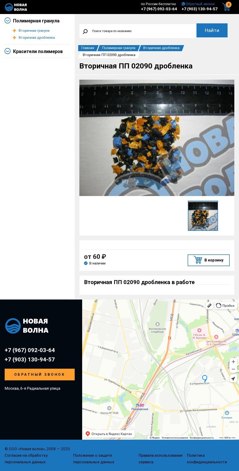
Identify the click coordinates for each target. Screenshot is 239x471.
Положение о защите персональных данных (93, 458)
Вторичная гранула (34, 31)
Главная (87, 48)
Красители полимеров (38, 51)
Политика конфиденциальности (207, 458)
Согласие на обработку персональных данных (26, 458)
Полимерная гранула (36, 21)
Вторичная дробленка (37, 38)
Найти (212, 30)
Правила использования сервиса (161, 458)
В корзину (214, 260)
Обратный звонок (200, 4)
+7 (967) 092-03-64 (159, 9)
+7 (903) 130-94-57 (200, 9)
